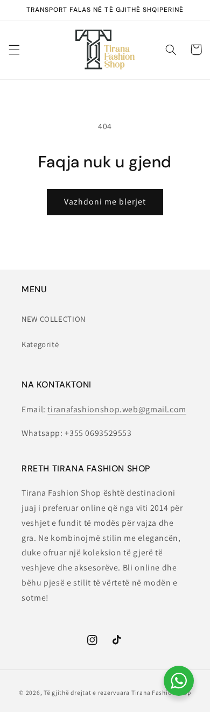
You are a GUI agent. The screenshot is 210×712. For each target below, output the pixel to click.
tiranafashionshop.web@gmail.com (116, 409)
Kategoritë (40, 344)
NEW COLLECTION (54, 319)
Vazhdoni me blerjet (105, 201)
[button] (14, 49)
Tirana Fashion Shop (161, 692)
